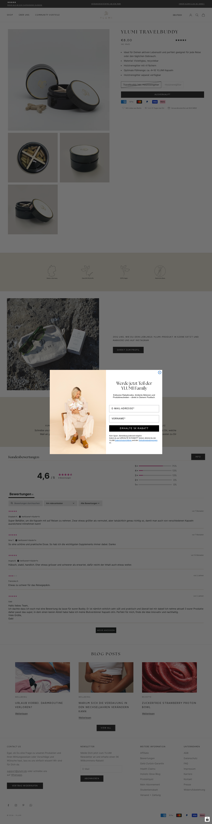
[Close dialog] (159, 372)
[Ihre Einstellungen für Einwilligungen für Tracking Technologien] (207, 819)
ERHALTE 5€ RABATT (134, 428)
